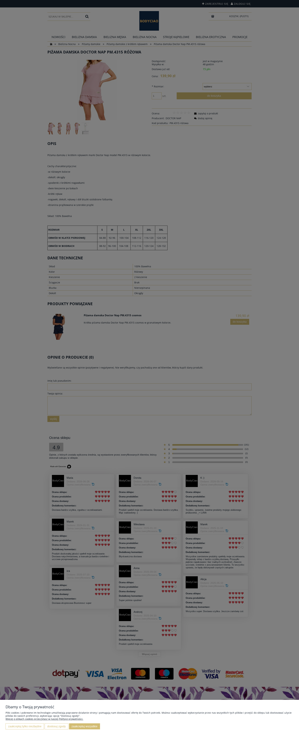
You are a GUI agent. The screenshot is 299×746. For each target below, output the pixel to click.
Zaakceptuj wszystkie (84, 726)
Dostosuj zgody (56, 726)
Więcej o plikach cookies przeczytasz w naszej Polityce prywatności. (44, 719)
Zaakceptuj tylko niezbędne (25, 726)
